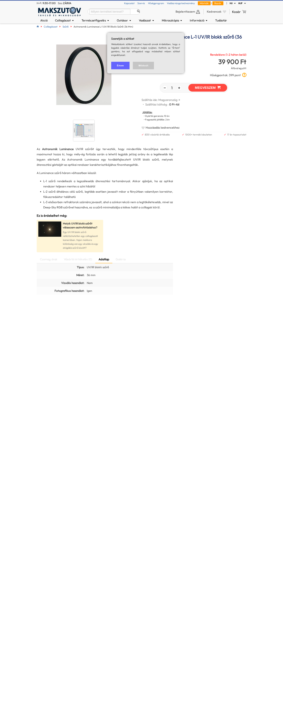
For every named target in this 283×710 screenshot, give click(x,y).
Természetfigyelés (95, 20)
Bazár (217, 3)
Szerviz (141, 3)
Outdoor (124, 20)
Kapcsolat (129, 3)
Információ (199, 20)
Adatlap (104, 259)
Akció (44, 20)
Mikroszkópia (172, 20)
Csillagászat (64, 20)
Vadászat (146, 20)
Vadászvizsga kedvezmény (181, 3)
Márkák (204, 3)
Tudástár (221, 20)
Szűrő (66, 26)
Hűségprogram (156, 3)
